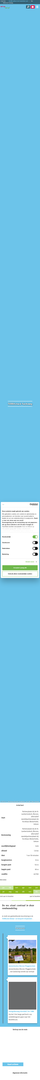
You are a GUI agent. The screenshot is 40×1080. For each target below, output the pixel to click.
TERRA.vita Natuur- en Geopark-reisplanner (17, 919)
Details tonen (30, 562)
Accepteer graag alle (20, 567)
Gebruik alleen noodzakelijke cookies (20, 574)
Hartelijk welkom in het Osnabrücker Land (18, 1)
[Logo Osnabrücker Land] (6, 7)
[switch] (35, 542)
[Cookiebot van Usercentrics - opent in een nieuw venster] (30, 504)
